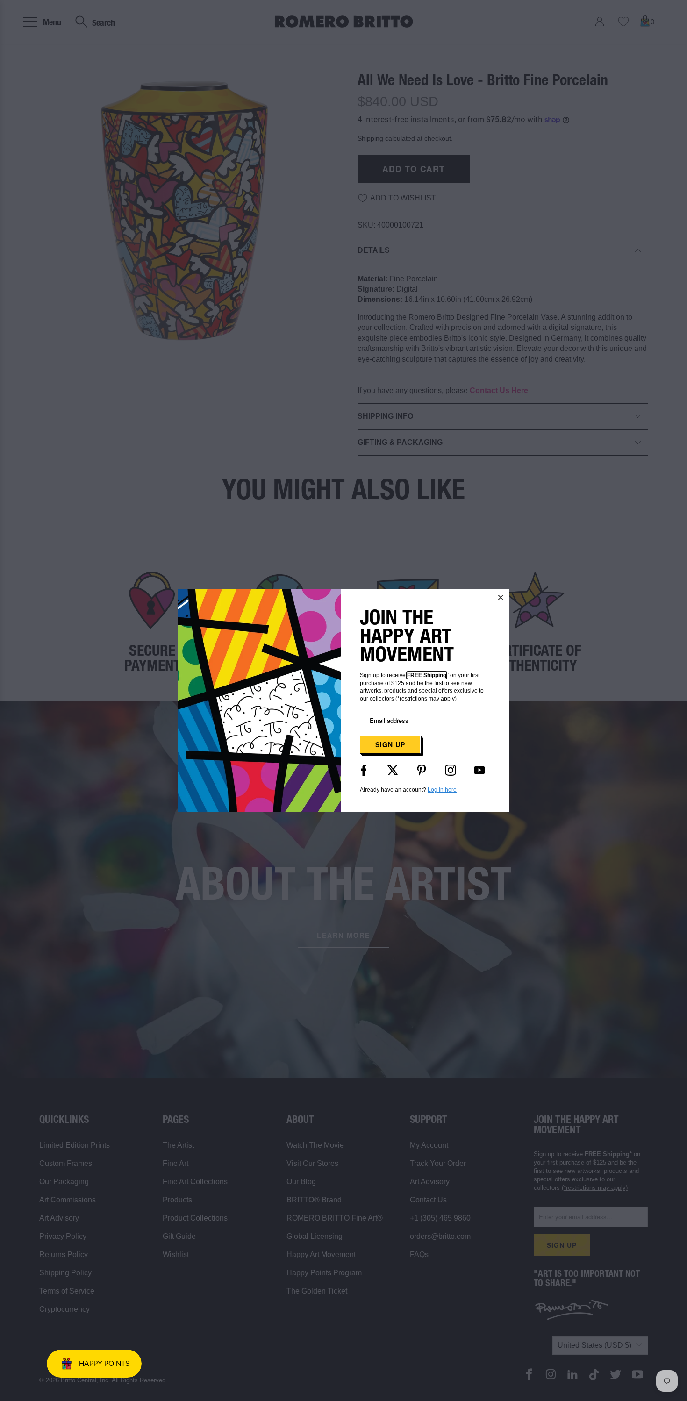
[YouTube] (479, 770)
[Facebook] (363, 770)
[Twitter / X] (392, 770)
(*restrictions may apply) (426, 698)
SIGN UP (390, 744)
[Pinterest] (421, 770)
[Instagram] (450, 770)
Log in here (442, 789)
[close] (501, 597)
